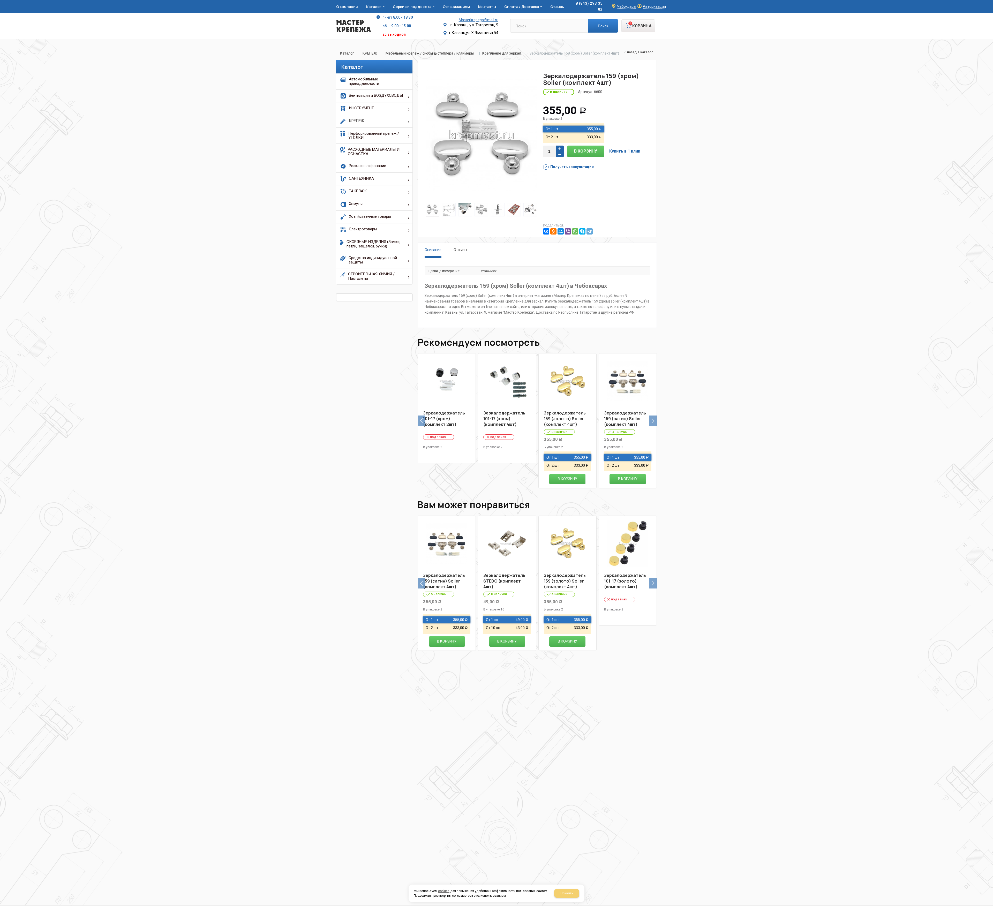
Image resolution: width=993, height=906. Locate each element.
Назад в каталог (640, 52)
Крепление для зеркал (501, 53)
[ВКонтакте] (546, 231)
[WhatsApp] (575, 231)
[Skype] (582, 231)
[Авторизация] (990, 2)
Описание (433, 250)
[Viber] (568, 231)
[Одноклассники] (553, 231)
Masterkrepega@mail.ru (478, 20)
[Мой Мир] (561, 231)
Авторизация (654, 7)
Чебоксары (626, 7)
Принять (566, 893)
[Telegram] (589, 231)
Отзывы (460, 250)
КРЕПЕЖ (370, 53)
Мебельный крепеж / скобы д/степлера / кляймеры (430, 53)
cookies (443, 891)
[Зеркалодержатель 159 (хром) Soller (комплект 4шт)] (481, 135)
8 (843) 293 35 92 (589, 6)
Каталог (347, 53)
